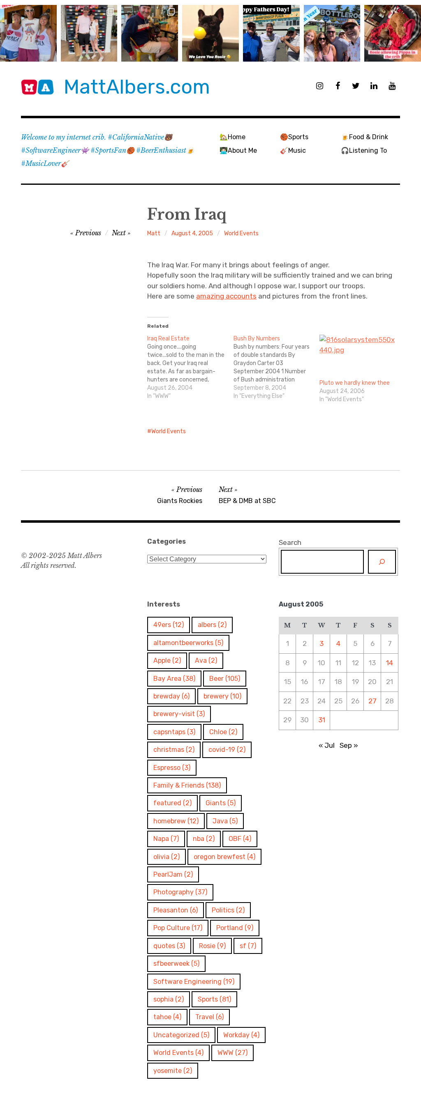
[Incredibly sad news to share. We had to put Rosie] (210, 33)
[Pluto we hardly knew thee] (358, 357)
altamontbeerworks (188, 643)
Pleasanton (175, 910)
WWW (232, 1053)
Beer (224, 678)
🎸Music (293, 150)
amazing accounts (226, 296)
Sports (214, 999)
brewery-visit (179, 714)
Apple (167, 660)
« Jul (327, 745)
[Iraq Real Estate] (190, 367)
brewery (222, 696)
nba (204, 839)
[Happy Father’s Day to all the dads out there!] (271, 33)
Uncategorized (181, 1035)
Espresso (171, 768)
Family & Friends (187, 785)
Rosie (212, 946)
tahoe (167, 1017)
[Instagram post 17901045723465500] (28, 33)
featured (172, 803)
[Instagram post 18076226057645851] (392, 33)
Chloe (223, 732)
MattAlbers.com (137, 87)
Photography (180, 892)
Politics (228, 910)
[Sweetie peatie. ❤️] (149, 33)
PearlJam (173, 874)
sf (248, 946)
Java (225, 821)
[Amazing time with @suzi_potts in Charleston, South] (89, 33)
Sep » (349, 745)
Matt (153, 233)
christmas (173, 750)
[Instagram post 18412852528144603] (332, 33)
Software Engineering (193, 982)
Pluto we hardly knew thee (354, 382)
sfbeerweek (176, 963)
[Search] (382, 562)
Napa (166, 839)
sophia (168, 999)
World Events (241, 233)
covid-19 (226, 750)
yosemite (172, 1071)
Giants (221, 803)
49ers (168, 625)
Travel (209, 1017)
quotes (169, 946)
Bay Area (174, 678)
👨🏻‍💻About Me (238, 150)
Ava (206, 660)
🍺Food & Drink (364, 137)
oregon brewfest (224, 857)
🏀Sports (294, 137)
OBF (240, 839)
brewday (171, 696)
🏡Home (232, 137)
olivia (166, 857)
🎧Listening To (364, 150)
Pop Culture (177, 928)
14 (389, 663)
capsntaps (174, 732)
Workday (241, 1035)
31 (321, 720)
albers (212, 625)
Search (290, 542)
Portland (234, 928)
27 (372, 701)
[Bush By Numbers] (276, 367)
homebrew (176, 821)
